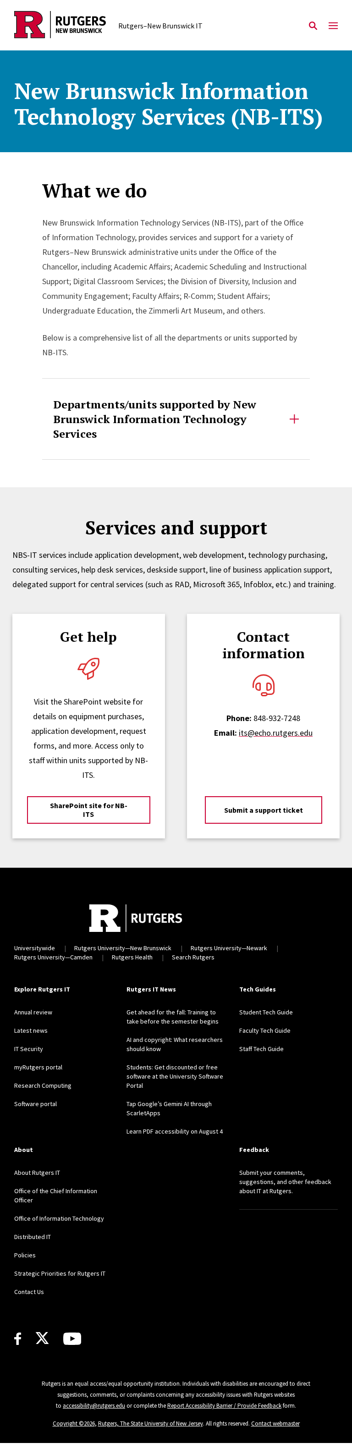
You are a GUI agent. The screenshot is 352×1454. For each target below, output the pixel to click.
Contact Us (29, 1292)
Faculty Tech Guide (265, 1030)
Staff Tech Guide (261, 1049)
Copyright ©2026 (74, 1423)
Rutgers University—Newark (229, 948)
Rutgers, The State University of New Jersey (150, 1423)
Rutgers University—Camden (53, 957)
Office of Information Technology (59, 1218)
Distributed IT (32, 1237)
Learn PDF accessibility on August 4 (174, 1131)
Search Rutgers (193, 957)
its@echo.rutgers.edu (276, 732)
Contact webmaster (275, 1423)
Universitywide (34, 948)
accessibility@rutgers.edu (94, 1406)
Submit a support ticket (263, 810)
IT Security (28, 1049)
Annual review (33, 1012)
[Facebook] (17, 1339)
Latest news (31, 1030)
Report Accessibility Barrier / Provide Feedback (224, 1406)
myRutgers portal (38, 1067)
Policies (25, 1255)
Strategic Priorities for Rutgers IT (59, 1273)
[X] (42, 1338)
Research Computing (43, 1085)
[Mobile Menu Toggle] (333, 26)
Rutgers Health (132, 957)
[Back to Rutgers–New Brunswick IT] (60, 26)
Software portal (35, 1104)
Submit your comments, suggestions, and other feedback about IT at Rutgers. (285, 1181)
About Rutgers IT (37, 1172)
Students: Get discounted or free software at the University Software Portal (174, 1076)
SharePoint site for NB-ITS (88, 810)
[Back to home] (135, 918)
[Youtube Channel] (72, 1339)
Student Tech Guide (266, 1012)
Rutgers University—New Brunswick (122, 948)
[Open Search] (313, 26)
